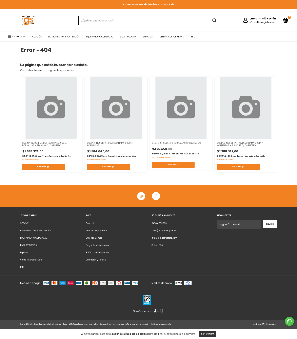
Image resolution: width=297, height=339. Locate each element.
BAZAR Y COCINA (128, 36)
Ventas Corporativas (172, 36)
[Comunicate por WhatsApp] (289, 321)
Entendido (207, 333)
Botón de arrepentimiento (161, 324)
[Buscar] (214, 20)
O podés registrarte (262, 22)
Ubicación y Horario (96, 259)
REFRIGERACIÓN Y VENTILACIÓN (64, 36)
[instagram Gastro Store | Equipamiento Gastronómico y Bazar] (141, 196)
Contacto (90, 223)
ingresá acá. (143, 324)
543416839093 (159, 223)
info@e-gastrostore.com (164, 237)
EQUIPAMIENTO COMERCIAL (99, 36)
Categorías (19, 36)
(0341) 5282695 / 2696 (164, 230)
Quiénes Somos (94, 237)
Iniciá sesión (267, 18)
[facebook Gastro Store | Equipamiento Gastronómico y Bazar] (156, 196)
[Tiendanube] (264, 324)
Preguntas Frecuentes (97, 245)
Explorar (148, 36)
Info (193, 36)
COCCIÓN (37, 36)
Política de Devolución (97, 252)
